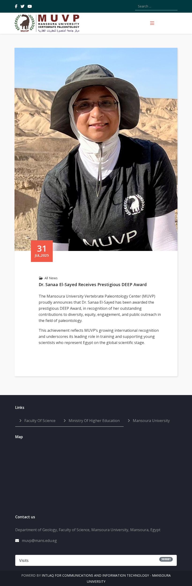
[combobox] (156, 6)
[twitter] (22, 6)
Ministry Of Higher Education (94, 420)
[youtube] (30, 6)
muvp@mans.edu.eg (39, 540)
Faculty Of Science (39, 420)
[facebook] (16, 6)
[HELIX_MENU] (152, 23)
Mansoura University (151, 420)
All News (51, 278)
